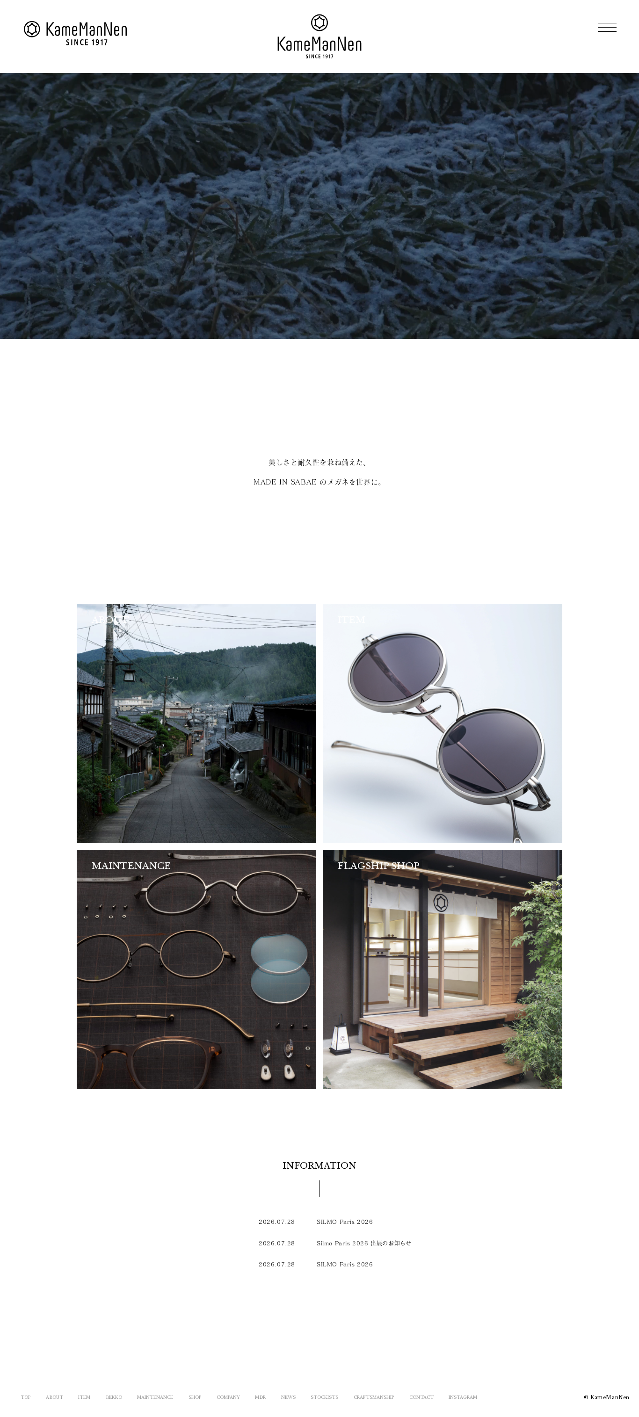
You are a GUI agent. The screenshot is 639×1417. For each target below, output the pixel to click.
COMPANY (228, 1397)
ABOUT (54, 1397)
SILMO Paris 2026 (345, 1221)
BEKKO (114, 1397)
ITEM (84, 1397)
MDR (260, 1397)
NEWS (288, 1397)
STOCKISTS (324, 1397)
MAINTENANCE (155, 1397)
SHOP (195, 1397)
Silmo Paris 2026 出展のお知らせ (364, 1243)
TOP (25, 1397)
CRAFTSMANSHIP (374, 1397)
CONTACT (421, 1397)
